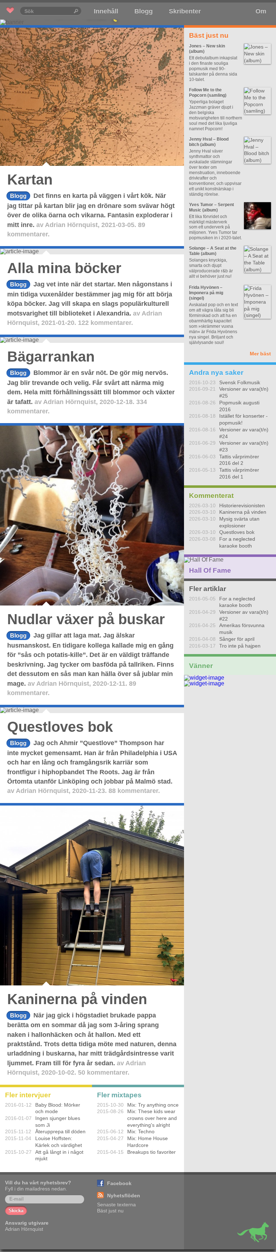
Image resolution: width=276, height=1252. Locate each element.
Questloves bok (60, 727)
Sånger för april (236, 639)
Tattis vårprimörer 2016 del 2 (239, 460)
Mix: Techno (141, 1131)
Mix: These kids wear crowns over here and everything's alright (152, 1118)
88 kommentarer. (134, 790)
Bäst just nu (110, 1211)
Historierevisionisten (242, 505)
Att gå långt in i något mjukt (59, 1155)
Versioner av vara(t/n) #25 (243, 392)
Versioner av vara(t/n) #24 (243, 433)
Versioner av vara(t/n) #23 (243, 446)
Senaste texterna (116, 1204)
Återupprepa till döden (60, 1131)
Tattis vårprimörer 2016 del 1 (239, 473)
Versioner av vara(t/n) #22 (243, 615)
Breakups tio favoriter (151, 1152)
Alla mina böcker (64, 268)
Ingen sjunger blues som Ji (57, 1121)
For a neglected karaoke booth (237, 542)
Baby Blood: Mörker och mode (57, 1108)
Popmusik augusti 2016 (239, 406)
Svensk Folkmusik (239, 382)
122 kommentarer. (105, 322)
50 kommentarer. (103, 1072)
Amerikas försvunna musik (241, 628)
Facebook (119, 1183)
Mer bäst (260, 354)
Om (261, 11)
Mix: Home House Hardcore (147, 1141)
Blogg (143, 11)
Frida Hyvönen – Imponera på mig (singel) (206, 292)
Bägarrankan (51, 356)
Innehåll (106, 11)
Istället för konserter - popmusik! (243, 419)
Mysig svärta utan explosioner (239, 522)
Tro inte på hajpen (240, 646)
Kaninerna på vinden (77, 999)
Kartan (29, 179)
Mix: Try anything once (153, 1105)
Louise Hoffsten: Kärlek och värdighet (58, 1141)
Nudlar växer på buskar (86, 619)
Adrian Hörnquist (71, 224)
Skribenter (185, 11)
